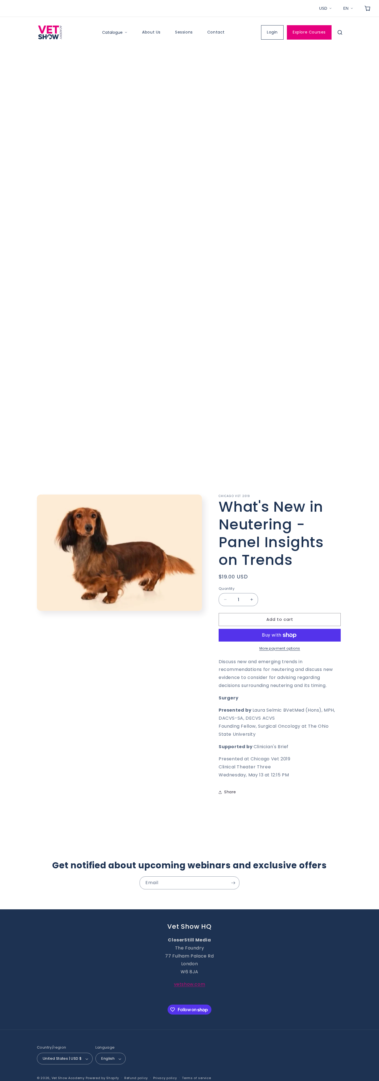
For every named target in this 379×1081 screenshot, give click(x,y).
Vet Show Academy (68, 1078)
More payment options (279, 648)
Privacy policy (165, 1078)
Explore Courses (309, 32)
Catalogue (112, 32)
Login (272, 32)
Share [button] (230, 792)
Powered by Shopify (102, 1078)
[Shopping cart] (367, 8)
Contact (216, 32)
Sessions (184, 32)
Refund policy (136, 1078)
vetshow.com (189, 984)
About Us (151, 32)
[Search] (340, 32)
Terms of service (196, 1078)
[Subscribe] (233, 882)
